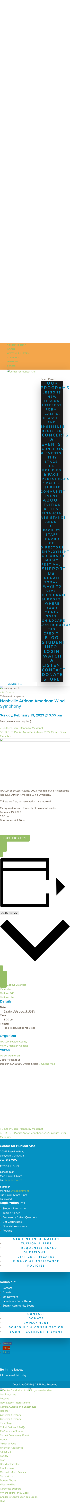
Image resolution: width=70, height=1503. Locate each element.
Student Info (17, 345)
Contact (13, 357)
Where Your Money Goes (52, 610)
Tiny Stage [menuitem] (6, 1423)
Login (11, 349)
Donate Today (52, 580)
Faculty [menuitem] (4, 1456)
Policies (7, 1231)
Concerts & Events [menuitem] (10, 1415)
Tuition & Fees (52, 507)
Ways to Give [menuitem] (7, 1484)
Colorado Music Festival (53, 560)
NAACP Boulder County (13, 1041)
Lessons (52, 392)
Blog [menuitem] (2, 1501)
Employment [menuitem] (7, 1468)
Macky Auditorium (10, 1055)
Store (11, 365)
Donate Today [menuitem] (8, 1480)
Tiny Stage (51, 459)
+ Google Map (47, 1063)
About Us (52, 524)
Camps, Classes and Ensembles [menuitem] (18, 1406)
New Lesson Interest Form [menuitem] (15, 1402)
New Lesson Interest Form (52, 403)
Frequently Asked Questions (20, 1217)
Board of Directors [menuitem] (10, 1464)
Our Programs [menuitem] (8, 1394)
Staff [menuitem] (2, 1460)
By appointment (13, 1180)
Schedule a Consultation (17, 1301)
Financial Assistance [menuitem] (11, 1447)
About (52, 500)
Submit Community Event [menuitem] (14, 1435)
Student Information (15, 1208)
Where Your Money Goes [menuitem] (14, 1492)
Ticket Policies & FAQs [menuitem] (12, 1427)
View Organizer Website (14, 1045)
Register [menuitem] (4, 1411)
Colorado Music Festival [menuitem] (13, 1472)
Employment (10, 1297)
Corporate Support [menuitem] (10, 1488)
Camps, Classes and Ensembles (53, 420)
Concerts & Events (55, 439)
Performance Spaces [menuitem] (11, 1431)
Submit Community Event (53, 491)
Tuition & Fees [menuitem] (8, 1443)
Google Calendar (16, 984)
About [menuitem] (3, 1439)
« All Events (7, 692)
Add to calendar (9, 913)
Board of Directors (52, 543)
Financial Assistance (53, 515)
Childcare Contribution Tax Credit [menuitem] (18, 1497)
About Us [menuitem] (5, 1451)
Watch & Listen (18, 353)
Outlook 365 (7, 993)
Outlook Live (7, 997)
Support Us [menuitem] (6, 1476)
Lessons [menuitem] (4, 1398)
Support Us (54, 571)
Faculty (52, 530)
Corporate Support (54, 597)
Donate (12, 361)
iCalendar (5, 989)
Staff (52, 535)
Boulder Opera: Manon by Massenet (21, 728)
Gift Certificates (12, 1222)
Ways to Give (52, 588)
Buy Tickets (15, 838)
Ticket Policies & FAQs (51, 470)
